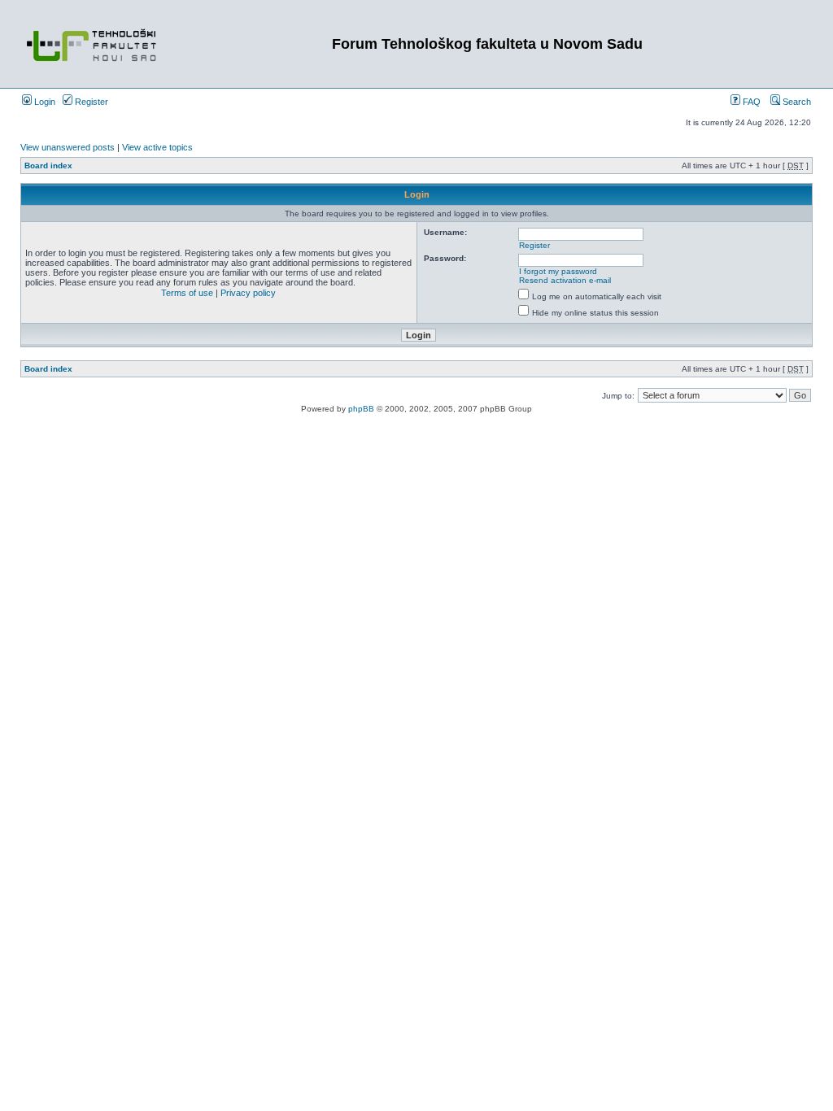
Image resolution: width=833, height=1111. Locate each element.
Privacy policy (248, 293)
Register (90, 102)
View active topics (157, 147)
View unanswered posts (67, 147)
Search (795, 102)
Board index (48, 165)
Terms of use (187, 293)
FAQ (750, 102)
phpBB (361, 408)
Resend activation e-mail (565, 280)
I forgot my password (558, 271)
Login (43, 102)
